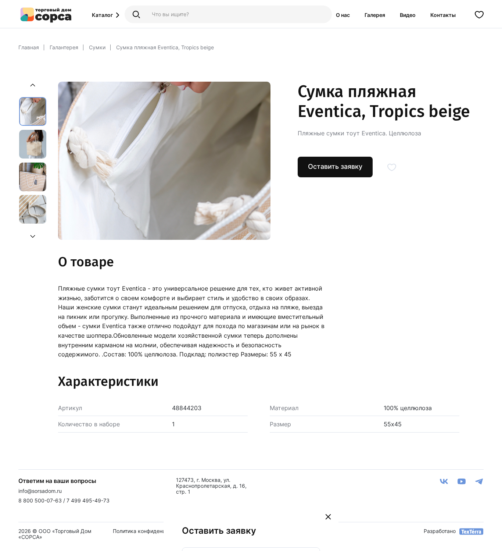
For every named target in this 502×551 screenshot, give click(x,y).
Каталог (102, 15)
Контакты (443, 15)
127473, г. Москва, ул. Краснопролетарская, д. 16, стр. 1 (211, 486)
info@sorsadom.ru (40, 491)
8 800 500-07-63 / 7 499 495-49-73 (64, 500)
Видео (408, 15)
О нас (343, 15)
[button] (32, 235)
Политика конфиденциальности (152, 531)
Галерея (375, 15)
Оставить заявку (335, 166)
